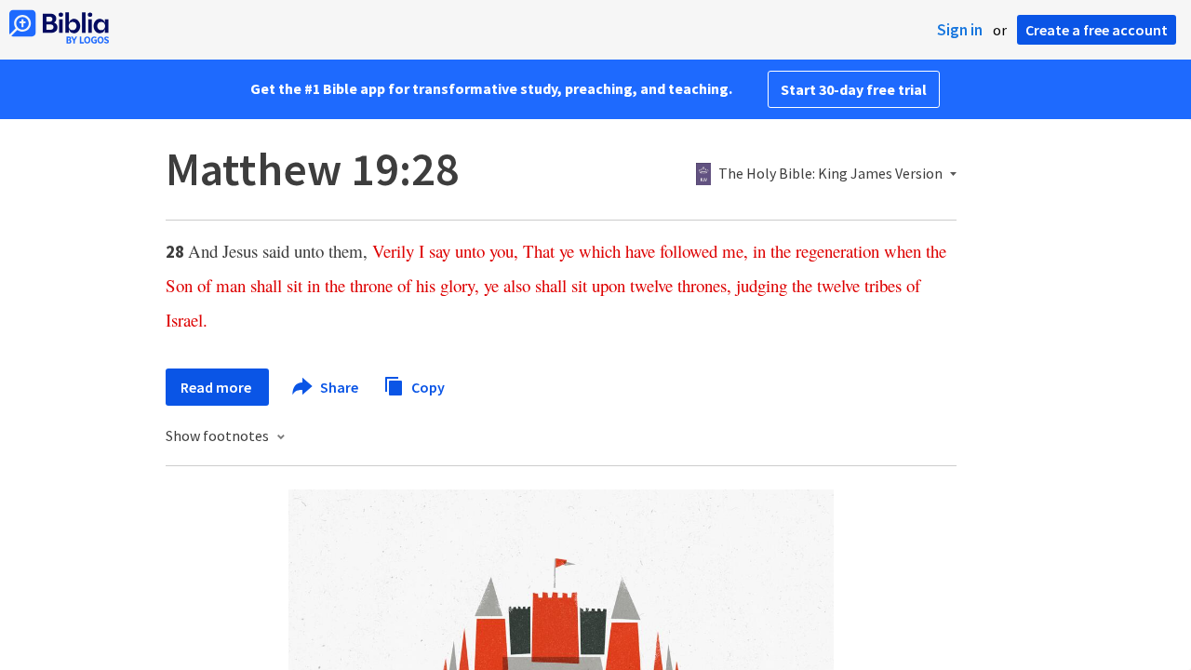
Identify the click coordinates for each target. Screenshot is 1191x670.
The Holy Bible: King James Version (830, 174)
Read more (217, 387)
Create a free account (1096, 29)
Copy (426, 386)
